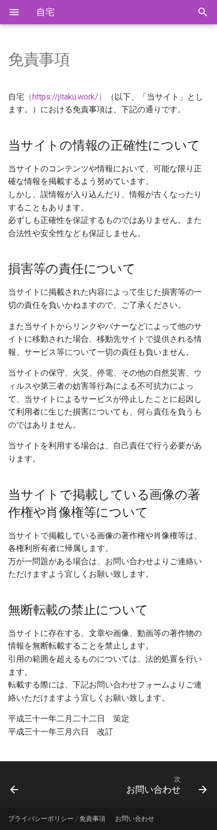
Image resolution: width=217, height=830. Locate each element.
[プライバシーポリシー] (29, 784)
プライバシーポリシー (41, 818)
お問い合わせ (134, 818)
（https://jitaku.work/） (65, 97)
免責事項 (92, 818)
